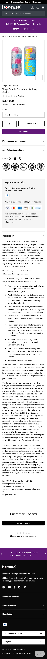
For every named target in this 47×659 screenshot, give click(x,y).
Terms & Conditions (19, 653)
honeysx (9, 649)
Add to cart (31, 124)
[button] (37, 7)
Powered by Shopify (18, 649)
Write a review (23, 523)
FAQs (28, 653)
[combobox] (23, 13)
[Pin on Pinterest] (19, 158)
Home (4, 36)
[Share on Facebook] (15, 158)
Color (4, 110)
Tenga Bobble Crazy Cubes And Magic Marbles (22, 36)
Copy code (30, 29)
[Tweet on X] (10, 158)
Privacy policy (6, 653)
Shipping (5, 104)
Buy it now (23, 131)
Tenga (4, 86)
